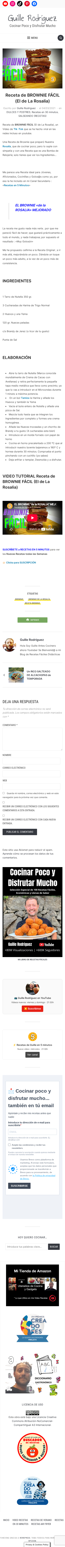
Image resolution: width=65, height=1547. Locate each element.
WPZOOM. (32, 1541)
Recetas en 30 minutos (45, 112)
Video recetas (20, 1520)
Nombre (7, 755)
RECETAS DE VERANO (41, 1520)
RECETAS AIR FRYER (41, 1524)
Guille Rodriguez (26, 108)
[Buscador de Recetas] (32, 1447)
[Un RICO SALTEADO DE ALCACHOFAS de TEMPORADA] (16, 674)
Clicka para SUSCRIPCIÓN (21, 562)
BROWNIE (19, 599)
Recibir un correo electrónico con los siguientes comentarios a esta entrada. (31, 808)
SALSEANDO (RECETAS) (32, 115)
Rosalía (7, 146)
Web (5, 780)
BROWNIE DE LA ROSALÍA (39, 599)
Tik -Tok (18, 129)
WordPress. (25, 1538)
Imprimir (34, 620)
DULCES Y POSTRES (18, 112)
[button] (32, 38)
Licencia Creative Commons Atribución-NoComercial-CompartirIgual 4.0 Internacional (34, 1421)
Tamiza (25, 397)
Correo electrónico (14, 767)
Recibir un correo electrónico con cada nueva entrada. (29, 821)
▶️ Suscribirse (32, 1008)
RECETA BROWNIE (32, 603)
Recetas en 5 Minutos (16, 185)
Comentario (10, 725)
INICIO (6, 1520)
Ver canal (32, 1054)
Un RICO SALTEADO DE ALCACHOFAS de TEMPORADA (39, 675)
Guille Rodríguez (32, 18)
